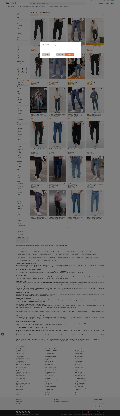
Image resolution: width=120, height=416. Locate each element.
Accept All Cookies (70, 54)
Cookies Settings (60, 54)
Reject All (46, 54)
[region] (60, 50)
